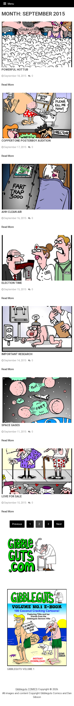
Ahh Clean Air (12, 211)
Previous (17, 524)
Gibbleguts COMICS (26, 689)
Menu (11, 3)
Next (59, 524)
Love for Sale (12, 496)
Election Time (12, 283)
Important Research (17, 354)
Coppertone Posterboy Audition (26, 140)
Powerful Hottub (15, 69)
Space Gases (11, 425)
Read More (8, 84)
